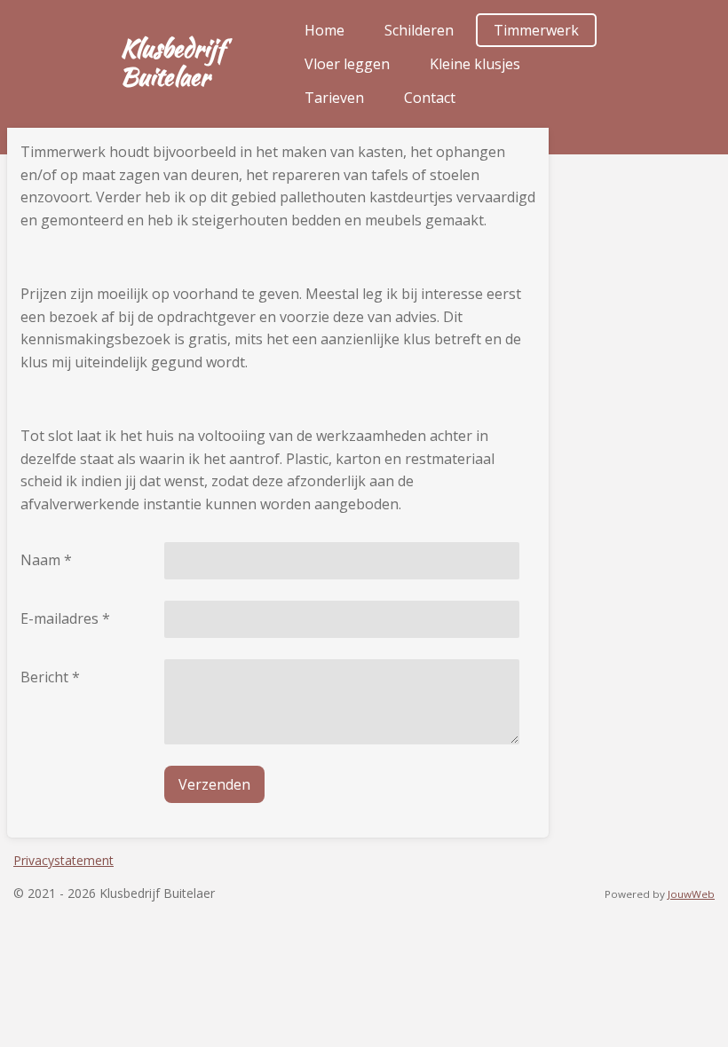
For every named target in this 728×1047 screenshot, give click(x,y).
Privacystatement (63, 860)
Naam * (46, 560)
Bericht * (50, 677)
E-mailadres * (65, 618)
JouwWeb (691, 894)
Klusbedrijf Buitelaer (172, 62)
